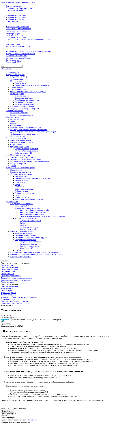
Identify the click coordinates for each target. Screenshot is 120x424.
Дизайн (13, 166)
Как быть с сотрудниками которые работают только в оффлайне (35, 252)
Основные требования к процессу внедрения (28, 92)
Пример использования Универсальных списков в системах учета (36, 254)
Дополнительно (12, 202)
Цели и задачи (16, 81)
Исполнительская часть (29, 244)
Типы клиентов (16, 79)
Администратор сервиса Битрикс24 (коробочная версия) (28, 52)
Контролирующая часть (29, 246)
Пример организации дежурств (22, 231)
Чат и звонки (20, 183)
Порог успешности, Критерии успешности (32, 85)
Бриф (12, 121)
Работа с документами (24, 189)
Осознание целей (12, 117)
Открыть (5, 261)
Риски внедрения (17, 94)
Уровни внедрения (17, 87)
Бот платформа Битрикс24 (16, 56)
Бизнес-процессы (12, 60)
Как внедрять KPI (22, 206)
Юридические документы (20, 257)
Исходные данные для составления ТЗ (25, 128)
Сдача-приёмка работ (18, 136)
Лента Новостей (21, 180)
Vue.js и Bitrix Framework (16, 35)
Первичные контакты (14, 111)
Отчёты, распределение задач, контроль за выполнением (42, 216)
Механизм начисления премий (32, 214)
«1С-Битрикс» (32, 420)
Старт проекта (16, 144)
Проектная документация (16, 138)
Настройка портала (18, 164)
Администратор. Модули (16, 17)
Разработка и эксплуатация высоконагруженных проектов (29, 39)
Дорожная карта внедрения (21, 174)
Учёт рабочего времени (24, 193)
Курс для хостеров (13, 44)
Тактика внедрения (18, 89)
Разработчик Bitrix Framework (17, 27)
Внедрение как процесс (15, 75)
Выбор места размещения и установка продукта (29, 161)
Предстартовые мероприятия (22, 142)
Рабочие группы (21, 191)
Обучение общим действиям (26, 149)
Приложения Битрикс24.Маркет (18, 58)
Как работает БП (26, 248)
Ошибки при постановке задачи (28, 100)
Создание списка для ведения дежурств (31, 238)
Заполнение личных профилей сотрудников (32, 178)
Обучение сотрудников (19, 147)
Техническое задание (23, 233)
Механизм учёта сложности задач (33, 212)
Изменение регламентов (20, 155)
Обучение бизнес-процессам (26, 151)
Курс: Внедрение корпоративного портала (18, 2)
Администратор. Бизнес (15, 19)
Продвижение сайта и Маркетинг (19, 8)
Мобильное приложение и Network (29, 199)
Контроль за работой (28, 229)
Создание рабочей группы (30, 221)
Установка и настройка (15, 10)
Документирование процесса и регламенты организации (33, 132)
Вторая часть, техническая (25, 219)
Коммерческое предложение (21, 115)
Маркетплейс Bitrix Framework (18, 31)
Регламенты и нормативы (20, 172)
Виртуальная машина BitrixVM (18, 46)
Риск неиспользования (24, 102)
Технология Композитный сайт (18, 29)
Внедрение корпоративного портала (20, 54)
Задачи (17, 185)
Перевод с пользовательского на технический (28, 130)
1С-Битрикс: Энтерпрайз (16, 37)
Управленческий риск (24, 98)
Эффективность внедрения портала (24, 109)
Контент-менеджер (13, 6)
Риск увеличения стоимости (26, 104)
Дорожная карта (21, 176)
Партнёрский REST (13, 62)
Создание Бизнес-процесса (25, 240)
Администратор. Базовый (16, 15)
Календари (19, 187)
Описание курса (12, 73)
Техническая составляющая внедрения (21, 157)
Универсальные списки (29, 227)
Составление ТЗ (12, 123)
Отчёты (23, 225)
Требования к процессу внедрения (24, 134)
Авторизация (6, 69)
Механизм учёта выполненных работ (34, 210)
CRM (17, 195)
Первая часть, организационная (27, 208)
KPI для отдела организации (21, 204)
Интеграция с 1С (12, 22)
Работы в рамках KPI (23, 153)
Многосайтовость (13, 33)
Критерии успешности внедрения (23, 106)
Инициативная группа (19, 170)
